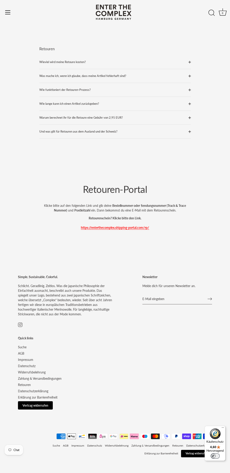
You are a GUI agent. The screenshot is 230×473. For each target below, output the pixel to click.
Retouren (24, 385)
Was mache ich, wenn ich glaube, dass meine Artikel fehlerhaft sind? (82, 76)
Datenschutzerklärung (33, 391)
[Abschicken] (210, 299)
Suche (22, 347)
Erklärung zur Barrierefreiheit (38, 397)
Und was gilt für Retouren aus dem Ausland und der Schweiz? (78, 131)
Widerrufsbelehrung (32, 372)
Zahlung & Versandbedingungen (40, 378)
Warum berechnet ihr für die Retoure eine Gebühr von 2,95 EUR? (81, 117)
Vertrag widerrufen (35, 405)
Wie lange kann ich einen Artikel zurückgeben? (69, 103)
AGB (21, 353)
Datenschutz (26, 366)
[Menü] (8, 12)
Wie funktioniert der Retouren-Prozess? (65, 90)
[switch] (215, 456)
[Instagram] (20, 324)
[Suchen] (212, 13)
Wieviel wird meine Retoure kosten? (62, 62)
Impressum (25, 360)
